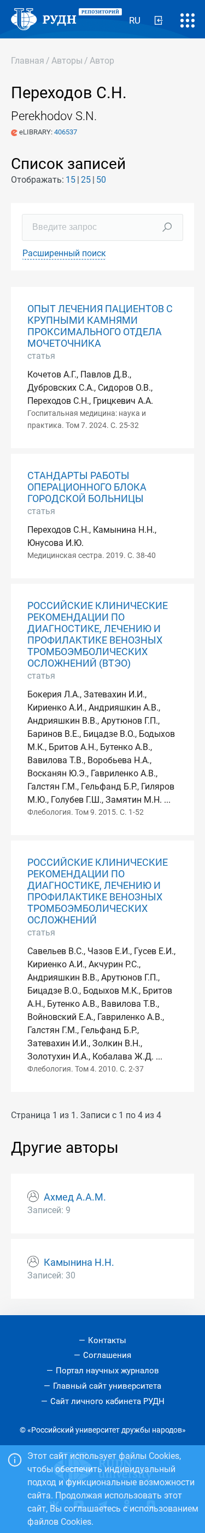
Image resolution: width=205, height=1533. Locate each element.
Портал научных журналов (107, 1371)
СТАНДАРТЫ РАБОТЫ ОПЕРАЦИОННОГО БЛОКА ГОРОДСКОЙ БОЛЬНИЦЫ (87, 487)
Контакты (107, 1340)
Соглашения (107, 1355)
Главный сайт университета (107, 1386)
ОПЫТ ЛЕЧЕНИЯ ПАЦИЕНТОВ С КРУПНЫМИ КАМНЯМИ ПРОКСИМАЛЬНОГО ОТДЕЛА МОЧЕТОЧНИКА (100, 326)
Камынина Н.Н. (79, 1262)
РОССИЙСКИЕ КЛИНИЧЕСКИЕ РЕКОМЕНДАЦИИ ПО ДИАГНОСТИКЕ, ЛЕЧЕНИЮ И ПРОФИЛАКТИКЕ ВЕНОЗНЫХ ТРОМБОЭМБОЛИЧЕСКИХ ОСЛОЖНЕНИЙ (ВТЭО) (97, 634)
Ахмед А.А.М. (75, 1197)
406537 (65, 132)
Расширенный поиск (64, 253)
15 (70, 179)
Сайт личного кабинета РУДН (107, 1401)
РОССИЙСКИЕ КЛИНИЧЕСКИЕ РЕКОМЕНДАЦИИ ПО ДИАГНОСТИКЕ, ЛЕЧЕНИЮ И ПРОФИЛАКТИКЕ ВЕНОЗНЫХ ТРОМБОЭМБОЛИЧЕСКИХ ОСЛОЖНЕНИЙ (97, 891)
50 (101, 179)
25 (86, 179)
